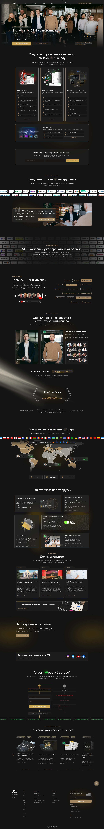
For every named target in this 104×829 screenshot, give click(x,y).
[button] (84, 3)
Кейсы (53, 793)
